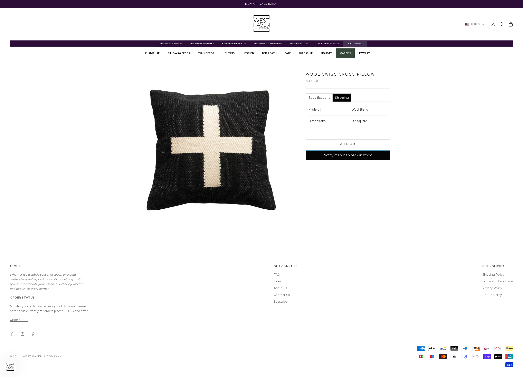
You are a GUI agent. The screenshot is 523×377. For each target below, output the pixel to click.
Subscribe (281, 301)
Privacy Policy (492, 288)
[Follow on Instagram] (22, 334)
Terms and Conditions (497, 281)
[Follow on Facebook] (12, 334)
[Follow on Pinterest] (33, 334)
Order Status (19, 320)
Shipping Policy (493, 274)
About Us (280, 288)
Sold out (348, 143)
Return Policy (492, 295)
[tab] (319, 97)
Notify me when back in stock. (348, 155)
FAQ (277, 274)
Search (279, 281)
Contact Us (282, 295)
